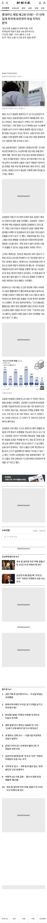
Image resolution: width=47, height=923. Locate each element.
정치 (14, 919)
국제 (23, 919)
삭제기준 (42, 531)
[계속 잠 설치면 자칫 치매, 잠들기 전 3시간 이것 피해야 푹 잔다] (8, 565)
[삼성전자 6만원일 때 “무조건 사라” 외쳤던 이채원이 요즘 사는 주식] (8, 579)
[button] (2, 2)
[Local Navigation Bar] (2, 2)
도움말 (35, 531)
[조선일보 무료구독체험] (23, 478)
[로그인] (44, 2)
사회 (32, 919)
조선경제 (42, 919)
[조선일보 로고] (24, 2)
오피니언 (5, 919)
